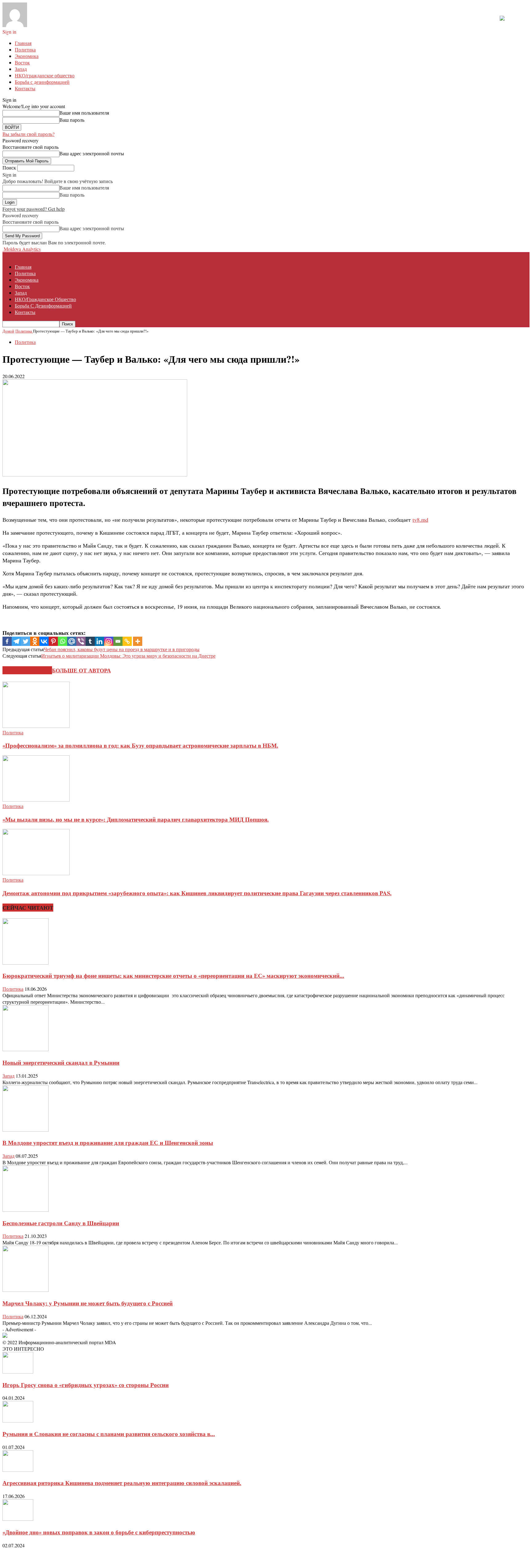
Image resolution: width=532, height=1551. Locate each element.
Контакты (25, 88)
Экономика (26, 56)
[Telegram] (16, 641)
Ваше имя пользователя (84, 112)
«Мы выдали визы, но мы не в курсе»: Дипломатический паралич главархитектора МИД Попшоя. (135, 819)
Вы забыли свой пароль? (28, 134)
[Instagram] (108, 641)
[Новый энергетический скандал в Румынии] (25, 1049)
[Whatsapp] (62, 641)
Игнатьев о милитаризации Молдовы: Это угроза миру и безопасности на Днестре (128, 655)
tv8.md (420, 519)
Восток (22, 62)
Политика (25, 49)
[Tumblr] (90, 641)
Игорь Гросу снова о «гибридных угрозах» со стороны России (85, 1385)
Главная (23, 43)
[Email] (118, 641)
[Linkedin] (99, 641)
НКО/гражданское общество (45, 75)
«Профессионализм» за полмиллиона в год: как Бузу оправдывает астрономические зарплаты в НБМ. (140, 745)
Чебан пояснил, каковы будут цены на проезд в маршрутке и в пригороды (122, 649)
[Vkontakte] (44, 641)
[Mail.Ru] (71, 641)
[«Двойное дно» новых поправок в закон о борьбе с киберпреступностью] (17, 1519)
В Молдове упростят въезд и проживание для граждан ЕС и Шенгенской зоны (107, 1142)
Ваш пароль (71, 119)
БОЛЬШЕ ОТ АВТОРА (81, 670)
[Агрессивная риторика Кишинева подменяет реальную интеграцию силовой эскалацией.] (17, 1470)
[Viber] (81, 641)
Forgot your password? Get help (33, 209)
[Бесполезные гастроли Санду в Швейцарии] (25, 1209)
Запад (21, 69)
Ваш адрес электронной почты (91, 153)
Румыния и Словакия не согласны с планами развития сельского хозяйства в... (108, 1434)
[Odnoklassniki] (34, 641)
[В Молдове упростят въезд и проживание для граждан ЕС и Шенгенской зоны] (25, 1129)
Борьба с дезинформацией (42, 82)
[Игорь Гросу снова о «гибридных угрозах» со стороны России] (17, 1371)
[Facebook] (7, 641)
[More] (137, 641)
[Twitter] (25, 641)
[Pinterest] (53, 641)
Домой (8, 331)
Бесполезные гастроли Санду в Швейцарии (60, 1223)
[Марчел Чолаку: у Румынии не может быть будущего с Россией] (25, 1290)
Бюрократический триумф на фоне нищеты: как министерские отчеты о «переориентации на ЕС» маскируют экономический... (173, 975)
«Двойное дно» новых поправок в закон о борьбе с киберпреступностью (98, 1532)
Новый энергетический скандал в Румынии (60, 1062)
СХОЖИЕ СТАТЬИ (27, 670)
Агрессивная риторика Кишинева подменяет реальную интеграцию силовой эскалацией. (121, 1483)
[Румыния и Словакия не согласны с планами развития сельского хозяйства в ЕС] (17, 1420)
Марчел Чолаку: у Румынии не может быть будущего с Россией (87, 1303)
